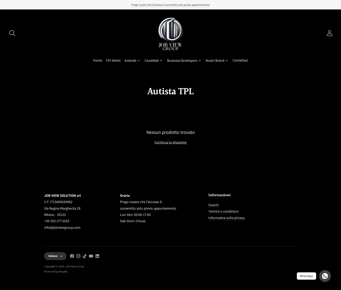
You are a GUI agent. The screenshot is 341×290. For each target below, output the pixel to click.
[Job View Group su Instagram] (78, 257)
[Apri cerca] (12, 33)
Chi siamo (113, 60)
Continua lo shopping (170, 142)
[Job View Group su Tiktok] (84, 257)
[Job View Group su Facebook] (72, 257)
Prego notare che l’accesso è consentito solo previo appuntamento (170, 5)
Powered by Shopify (55, 271)
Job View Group (75, 266)
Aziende (130, 60)
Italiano (53, 256)
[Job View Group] (170, 33)
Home (97, 60)
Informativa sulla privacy (226, 217)
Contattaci (240, 60)
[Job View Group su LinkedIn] (97, 257)
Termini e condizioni (223, 211)
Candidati (152, 60)
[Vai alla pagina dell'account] (329, 33)
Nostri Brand (215, 60)
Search (213, 205)
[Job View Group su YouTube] (91, 257)
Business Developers (182, 60)
